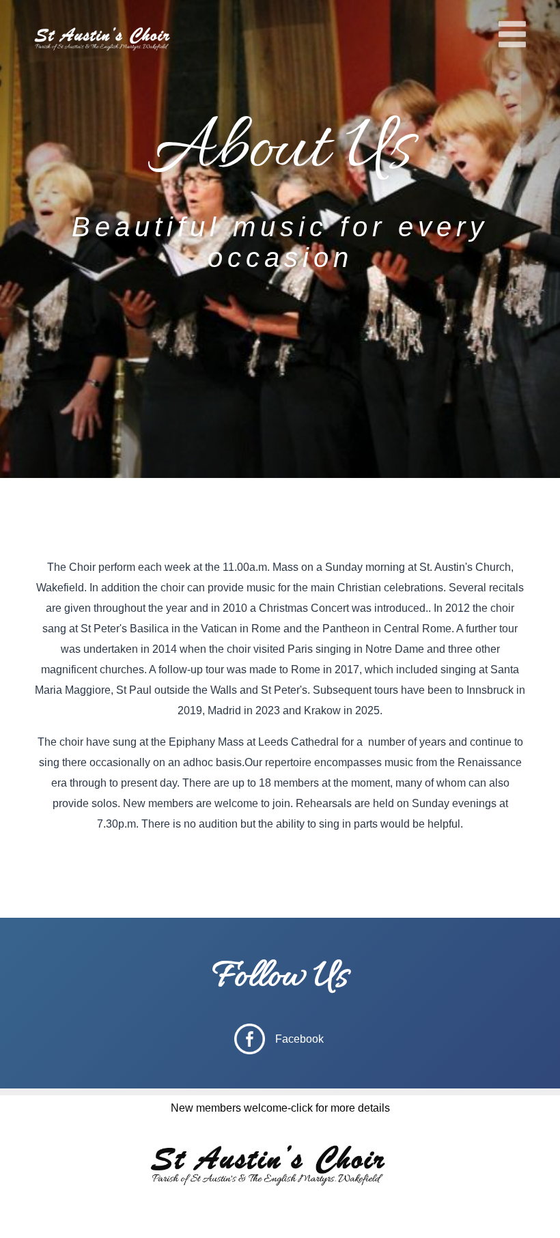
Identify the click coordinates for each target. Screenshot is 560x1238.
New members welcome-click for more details (280, 1108)
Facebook (299, 1039)
